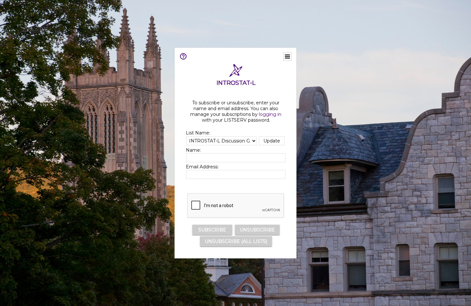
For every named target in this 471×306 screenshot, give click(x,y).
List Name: (198, 133)
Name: (193, 150)
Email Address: (202, 167)
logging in (270, 114)
